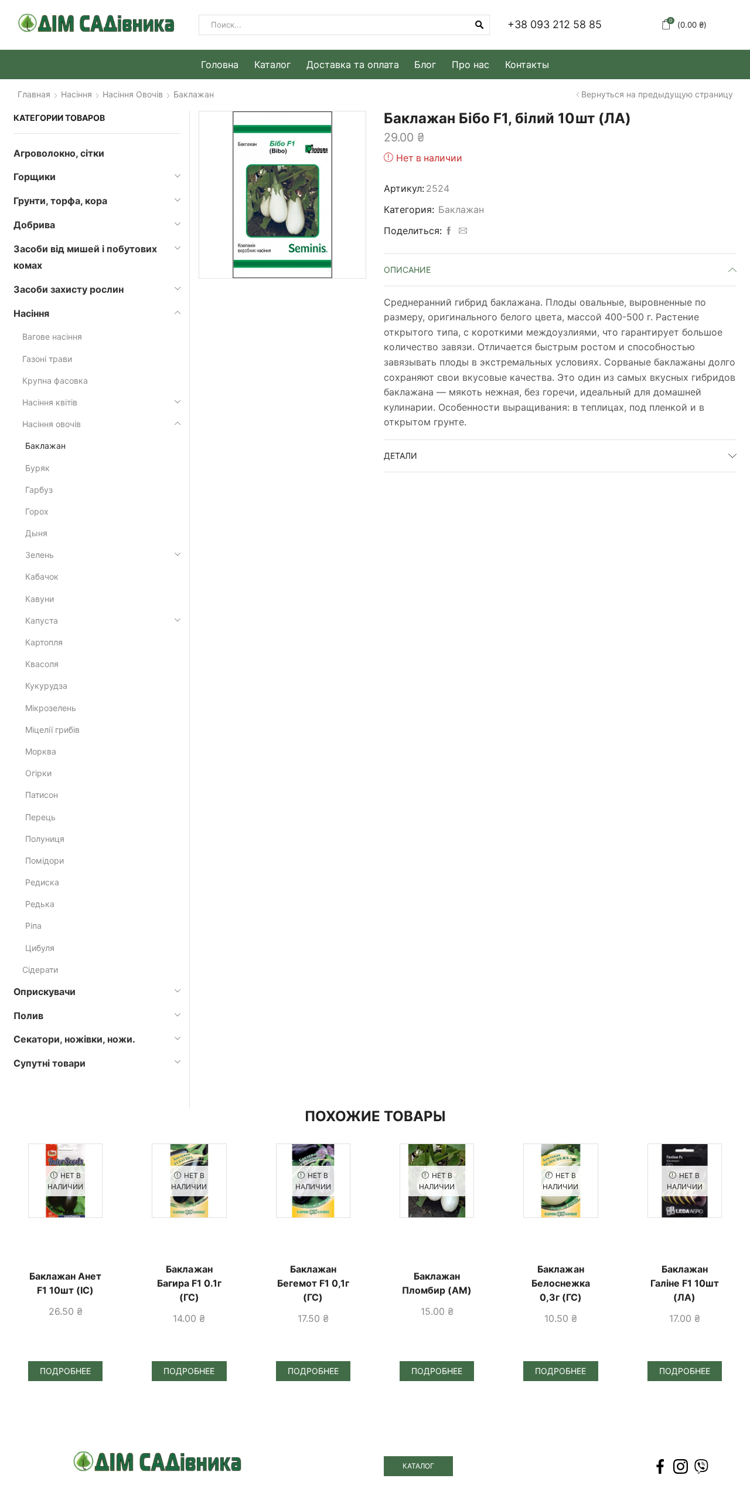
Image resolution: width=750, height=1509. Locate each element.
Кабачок (42, 576)
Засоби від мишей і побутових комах (85, 257)
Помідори (44, 860)
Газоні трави (47, 359)
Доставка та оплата (352, 64)
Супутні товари (49, 1063)
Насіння (76, 94)
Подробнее (65, 1371)
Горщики (34, 176)
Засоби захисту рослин (68, 289)
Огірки (38, 773)
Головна (219, 64)
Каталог (272, 64)
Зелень (39, 555)
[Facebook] (449, 231)
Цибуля (39, 948)
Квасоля (42, 664)
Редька (39, 904)
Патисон (41, 795)
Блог (425, 64)
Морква (40, 751)
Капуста (41, 620)
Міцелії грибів (52, 730)
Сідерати (40, 970)
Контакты (527, 64)
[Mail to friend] (461, 231)
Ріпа (33, 926)
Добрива (34, 225)
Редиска (42, 882)
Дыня (36, 533)
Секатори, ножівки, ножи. (74, 1039)
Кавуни (39, 599)
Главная (34, 94)
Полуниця (44, 839)
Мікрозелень (50, 708)
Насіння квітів (49, 402)
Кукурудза (46, 686)
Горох (37, 511)
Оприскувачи (44, 991)
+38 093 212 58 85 (554, 24)
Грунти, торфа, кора (60, 201)
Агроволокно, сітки (58, 153)
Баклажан (193, 94)
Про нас (470, 64)
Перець (40, 817)
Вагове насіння (52, 336)
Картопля (44, 642)
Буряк (37, 468)
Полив (28, 1015)
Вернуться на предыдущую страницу (657, 94)
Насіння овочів (133, 94)
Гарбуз (39, 490)
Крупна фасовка (55, 380)
